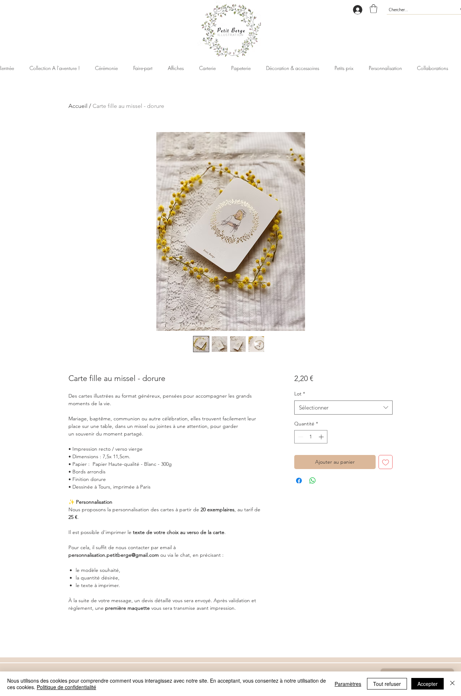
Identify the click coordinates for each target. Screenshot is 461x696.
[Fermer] (452, 683)
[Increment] (321, 436)
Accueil (78, 105)
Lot (299, 393)
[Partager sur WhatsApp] (312, 480)
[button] (373, 8)
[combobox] (343, 407)
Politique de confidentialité (66, 687)
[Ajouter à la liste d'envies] (386, 462)
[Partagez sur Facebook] (299, 480)
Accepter (427, 683)
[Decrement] (299, 436)
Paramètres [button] (348, 683)
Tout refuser (387, 683)
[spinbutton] (310, 436)
